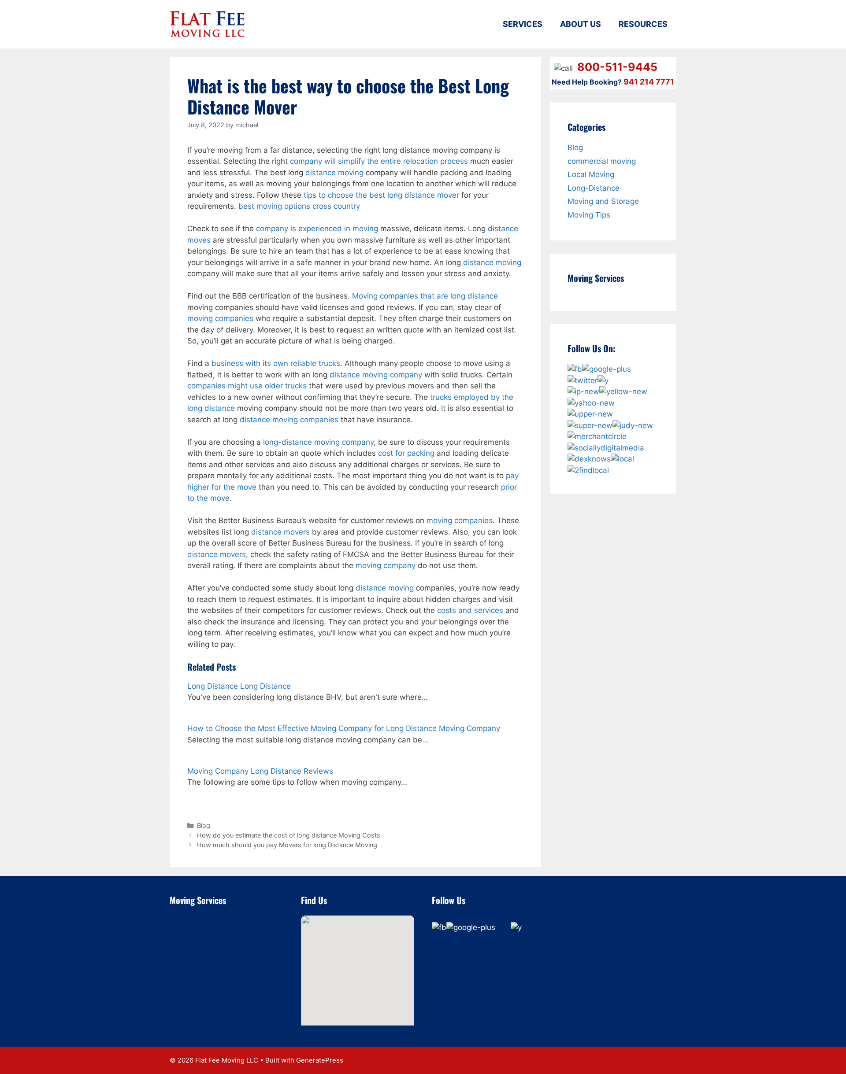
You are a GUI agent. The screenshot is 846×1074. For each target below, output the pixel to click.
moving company (386, 565)
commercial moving (602, 161)
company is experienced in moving (317, 228)
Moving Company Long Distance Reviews (260, 771)
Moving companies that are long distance (425, 296)
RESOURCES (643, 24)
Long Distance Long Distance (239, 686)
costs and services (470, 610)
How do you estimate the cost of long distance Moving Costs (288, 835)
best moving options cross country (299, 206)
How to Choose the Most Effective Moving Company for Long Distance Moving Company (343, 728)
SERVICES (522, 24)
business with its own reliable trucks (276, 363)
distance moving (334, 172)
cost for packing (406, 453)
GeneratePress (319, 1060)
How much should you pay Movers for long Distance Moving (287, 845)
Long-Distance (594, 188)
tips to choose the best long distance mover (381, 195)
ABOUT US (580, 24)
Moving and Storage (603, 201)
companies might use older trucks (247, 385)
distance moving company (376, 374)
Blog (203, 825)
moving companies (220, 318)
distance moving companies (289, 419)
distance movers (280, 532)
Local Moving (591, 174)
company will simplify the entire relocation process (379, 161)
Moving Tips (589, 214)
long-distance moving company (318, 442)
